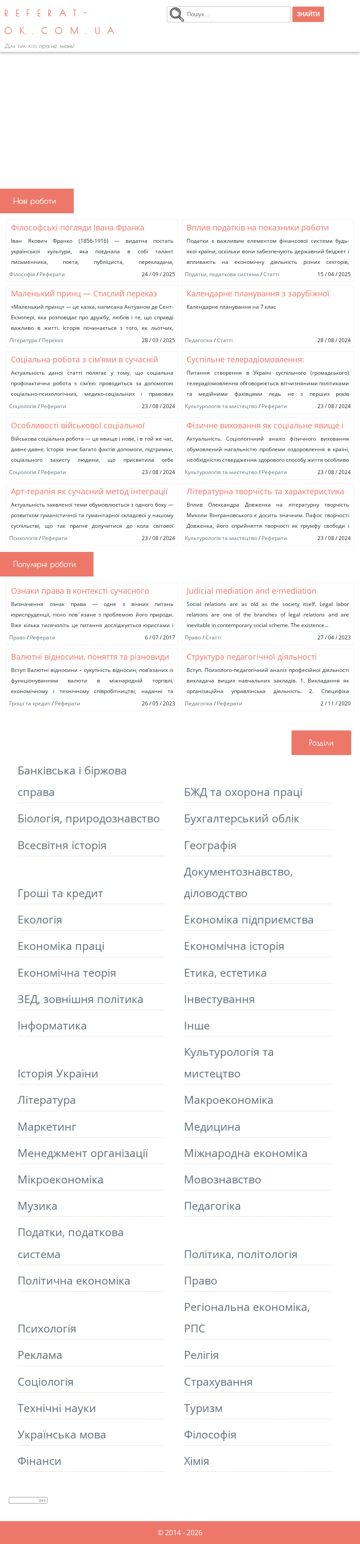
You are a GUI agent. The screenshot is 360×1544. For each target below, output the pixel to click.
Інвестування (219, 999)
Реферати (52, 274)
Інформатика (52, 1025)
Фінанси (39, 1460)
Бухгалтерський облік (241, 818)
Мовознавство (222, 1179)
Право (17, 637)
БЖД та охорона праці (243, 792)
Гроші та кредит (29, 703)
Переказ (52, 340)
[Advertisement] (180, 118)
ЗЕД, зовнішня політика (81, 999)
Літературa (23, 340)
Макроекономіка (229, 1099)
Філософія (22, 274)
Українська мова (62, 1434)
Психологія (23, 538)
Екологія (40, 919)
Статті (271, 274)
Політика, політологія (241, 1254)
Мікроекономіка (61, 1179)
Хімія (196, 1460)
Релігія (201, 1354)
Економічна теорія (67, 972)
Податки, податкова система (222, 274)
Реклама (40, 1354)
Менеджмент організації (83, 1153)
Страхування (218, 1381)
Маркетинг (47, 1126)
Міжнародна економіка (246, 1153)
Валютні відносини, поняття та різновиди (90, 656)
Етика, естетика (225, 972)
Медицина (212, 1126)
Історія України (58, 1073)
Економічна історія (234, 945)
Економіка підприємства (249, 919)
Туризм (203, 1408)
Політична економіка (74, 1280)
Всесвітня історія (62, 845)
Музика (38, 1205)
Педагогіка (198, 340)
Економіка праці (61, 945)
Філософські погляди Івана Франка (77, 227)
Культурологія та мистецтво (221, 406)
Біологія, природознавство (89, 818)
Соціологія (22, 406)
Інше (197, 1025)
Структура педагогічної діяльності (252, 656)
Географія (210, 845)
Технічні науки (57, 1408)
